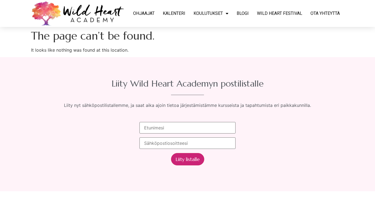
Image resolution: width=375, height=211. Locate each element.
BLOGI (243, 13)
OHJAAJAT (144, 13)
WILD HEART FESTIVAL (279, 13)
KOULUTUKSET (208, 13)
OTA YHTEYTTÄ (325, 13)
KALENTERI (174, 13)
